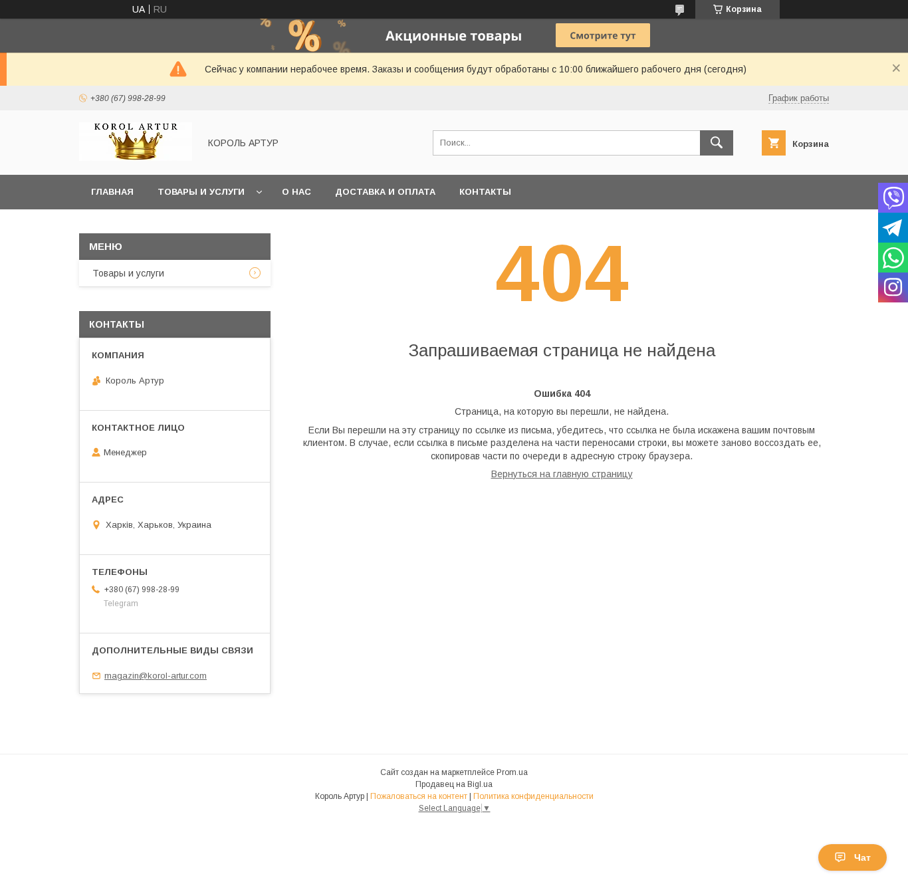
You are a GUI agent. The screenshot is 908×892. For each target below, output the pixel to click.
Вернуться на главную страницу (562, 474)
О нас (296, 192)
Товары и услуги (201, 192)
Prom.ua (512, 772)
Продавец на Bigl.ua (454, 784)
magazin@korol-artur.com (155, 676)
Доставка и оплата (385, 192)
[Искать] (716, 143)
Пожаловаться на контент (418, 796)
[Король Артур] (135, 157)
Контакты (485, 192)
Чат (862, 857)
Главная (112, 192)
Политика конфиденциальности (533, 796)
